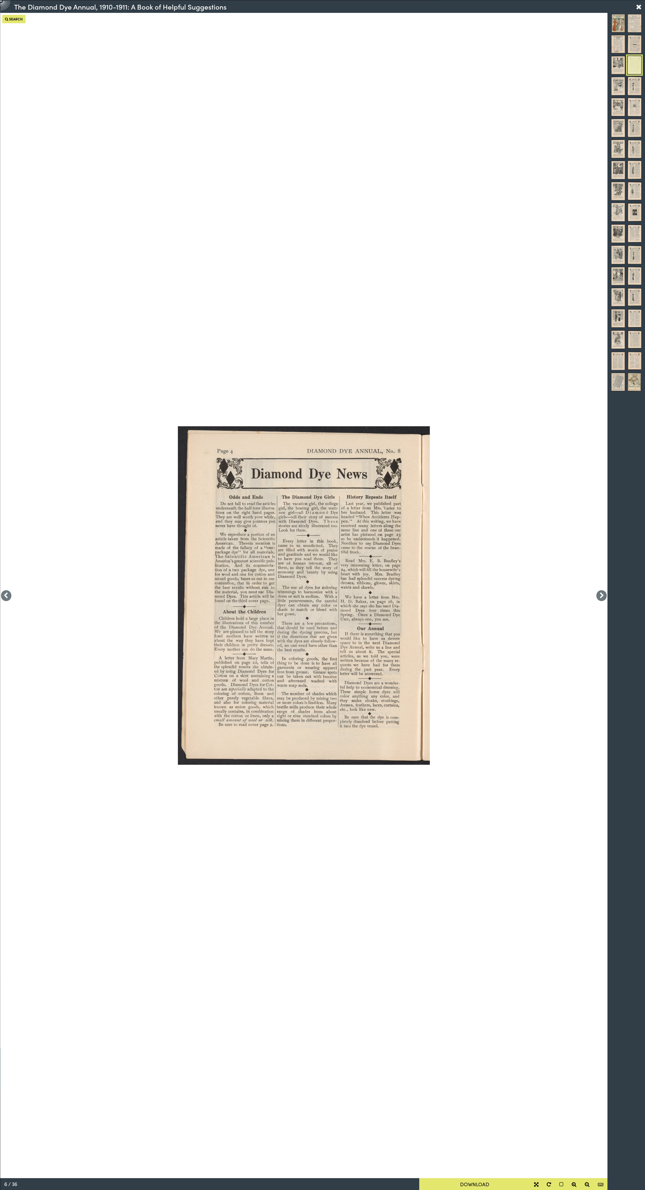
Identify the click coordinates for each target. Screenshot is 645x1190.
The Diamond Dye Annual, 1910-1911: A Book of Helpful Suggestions (120, 7)
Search (15, 18)
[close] (638, 6)
